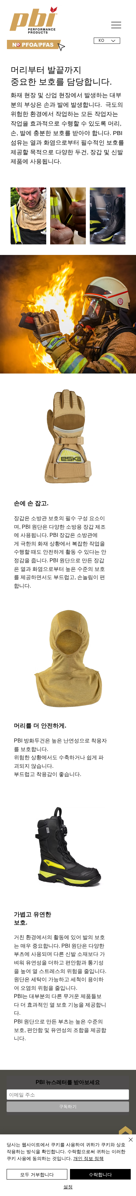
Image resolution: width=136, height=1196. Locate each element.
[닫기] (127, 1144)
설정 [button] (68, 1186)
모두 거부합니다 (37, 1174)
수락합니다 (100, 1174)
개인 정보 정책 (88, 1158)
